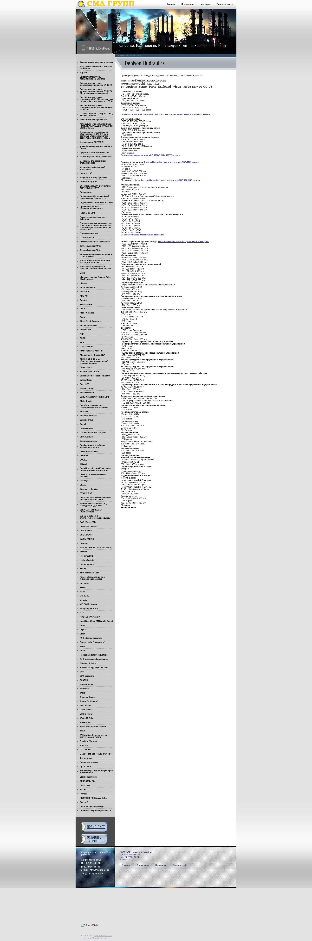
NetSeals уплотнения (90, 617)
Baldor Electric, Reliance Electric (95, 376)
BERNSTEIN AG (87, 781)
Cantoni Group (86, 420)
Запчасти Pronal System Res (93, 120)
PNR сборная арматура (91, 638)
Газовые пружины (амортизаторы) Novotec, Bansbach (96, 114)
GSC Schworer (86, 535)
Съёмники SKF (87, 237)
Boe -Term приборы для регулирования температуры (94, 406)
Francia (83, 794)
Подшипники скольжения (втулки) (96, 202)
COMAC (83, 464)
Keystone (84, 583)
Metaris (83, 600)
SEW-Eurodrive (87, 676)
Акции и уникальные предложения (96, 62)
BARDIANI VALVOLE (89, 371)
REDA (82, 651)
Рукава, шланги (87, 213)
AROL (82, 309)
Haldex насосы (87, 564)
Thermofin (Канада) (89, 701)
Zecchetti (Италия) (88, 741)
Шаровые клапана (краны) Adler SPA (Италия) (95, 278)
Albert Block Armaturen (91, 321)
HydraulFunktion (87, 560)
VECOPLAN (85, 705)
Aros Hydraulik (87, 313)
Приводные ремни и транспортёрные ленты (91, 208)
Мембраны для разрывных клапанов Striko (93, 162)
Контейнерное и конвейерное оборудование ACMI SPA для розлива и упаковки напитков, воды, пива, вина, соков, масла (95, 135)
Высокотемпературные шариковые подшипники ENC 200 (96, 84)
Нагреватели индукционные (93, 177)
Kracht (83, 587)
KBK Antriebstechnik (89, 573)
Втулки (83, 73)
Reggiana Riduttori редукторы (94, 655)
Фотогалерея (86, 758)
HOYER (83, 552)
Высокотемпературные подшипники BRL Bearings (92, 78)
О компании (187, 4)
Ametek (83, 300)
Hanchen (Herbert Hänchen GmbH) (96, 547)
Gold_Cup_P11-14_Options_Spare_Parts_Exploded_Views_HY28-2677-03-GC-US (166, 85)
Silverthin (84, 689)
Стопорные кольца (89, 233)
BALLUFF (84, 384)
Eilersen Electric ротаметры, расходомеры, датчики (93, 505)
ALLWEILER (85, 330)
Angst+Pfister (86, 304)
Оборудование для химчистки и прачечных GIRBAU (95, 187)
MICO (82, 591)
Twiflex (83, 693)
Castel (83, 424)
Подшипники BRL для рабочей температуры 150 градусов (94, 197)
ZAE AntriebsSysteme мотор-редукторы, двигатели (93, 736)
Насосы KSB (86, 173)
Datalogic (84, 481)
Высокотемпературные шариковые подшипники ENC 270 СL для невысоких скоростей (96, 91)
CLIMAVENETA (87, 437)
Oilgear (83, 629)
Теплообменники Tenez (91, 250)
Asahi (82, 317)
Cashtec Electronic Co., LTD (93, 432)
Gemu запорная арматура (92, 806)
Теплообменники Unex (90, 246)
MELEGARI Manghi (88, 604)
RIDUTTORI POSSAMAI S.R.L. (93, 798)
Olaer (82, 634)
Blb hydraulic (86, 401)
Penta (82, 646)
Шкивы (83, 283)
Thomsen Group (87, 697)
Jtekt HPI (84, 745)
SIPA (82, 672)
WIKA (82, 731)
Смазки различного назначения (95, 242)
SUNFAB (84, 680)
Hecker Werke (86, 556)
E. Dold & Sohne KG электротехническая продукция (95, 517)
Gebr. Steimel (86, 530)
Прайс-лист (85, 766)
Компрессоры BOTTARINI (92, 142)
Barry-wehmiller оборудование (94, 397)
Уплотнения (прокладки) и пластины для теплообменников (95, 268)
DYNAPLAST (86, 493)
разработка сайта (102, 935)
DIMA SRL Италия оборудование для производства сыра (95, 498)
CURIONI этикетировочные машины (93, 475)
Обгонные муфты (88, 182)
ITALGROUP (85, 750)
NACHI (83, 789)
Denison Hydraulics (89, 489)
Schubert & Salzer (88, 663)
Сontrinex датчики (88, 441)
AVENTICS (85, 292)
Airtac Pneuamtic (88, 287)
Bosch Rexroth (87, 393)
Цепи (82, 273)
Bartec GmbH (86, 367)
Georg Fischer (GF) (88, 526)
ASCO (82, 338)
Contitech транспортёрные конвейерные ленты (92, 446)
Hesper (83, 568)
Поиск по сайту (225, 4)
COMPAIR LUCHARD (89, 451)
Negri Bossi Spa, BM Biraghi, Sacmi (96, 621)
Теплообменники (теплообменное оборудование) (96, 255)
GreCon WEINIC (87, 539)
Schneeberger (86, 684)
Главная (171, 4)
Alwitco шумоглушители (91, 351)
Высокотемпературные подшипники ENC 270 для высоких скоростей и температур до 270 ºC (96, 99)
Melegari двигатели (89, 608)
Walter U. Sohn (86, 718)
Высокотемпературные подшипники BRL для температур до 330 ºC (96, 107)
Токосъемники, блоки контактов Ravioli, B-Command (95, 261)
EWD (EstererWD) (88, 522)
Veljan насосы (86, 710)
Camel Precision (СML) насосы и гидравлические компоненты (95, 469)
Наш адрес (205, 4)
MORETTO (84, 596)
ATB (82, 334)
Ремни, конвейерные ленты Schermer (93, 218)
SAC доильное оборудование (94, 659)
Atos (82, 342)
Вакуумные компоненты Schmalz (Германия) (96, 67)
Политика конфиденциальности (95, 811)
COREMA (84, 456)
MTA (82, 613)
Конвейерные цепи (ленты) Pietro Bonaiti (96, 147)
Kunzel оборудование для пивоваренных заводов (92, 578)
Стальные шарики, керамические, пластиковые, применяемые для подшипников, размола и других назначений (96, 226)
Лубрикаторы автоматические (94, 152)
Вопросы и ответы (89, 762)
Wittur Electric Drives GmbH (93, 727)
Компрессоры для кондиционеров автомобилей (96, 772)
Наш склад (85, 785)
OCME (83, 625)
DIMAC (83, 485)
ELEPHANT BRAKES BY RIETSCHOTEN (91, 511)
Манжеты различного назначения (96, 157)
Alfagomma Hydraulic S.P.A (92, 355)
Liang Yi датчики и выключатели (95, 754)
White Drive (85, 722)
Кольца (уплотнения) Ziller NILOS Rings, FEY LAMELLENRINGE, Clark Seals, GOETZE (96, 126)
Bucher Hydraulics (88, 416)
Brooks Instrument (88, 777)
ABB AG (84, 296)
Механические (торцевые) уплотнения (92, 168)
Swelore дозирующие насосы (94, 667)
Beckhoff (84, 802)
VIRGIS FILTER (86, 714)
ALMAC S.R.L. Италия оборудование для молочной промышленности (94, 361)
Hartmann (84, 543)
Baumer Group (86, 388)
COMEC (83, 460)
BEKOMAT (85, 411)
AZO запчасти (86, 346)
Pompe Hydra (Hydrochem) (92, 642)
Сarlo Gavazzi (86, 428)
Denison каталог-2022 (150, 80)
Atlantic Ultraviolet (88, 325)
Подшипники (86, 192)
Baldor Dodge (86, 380)
